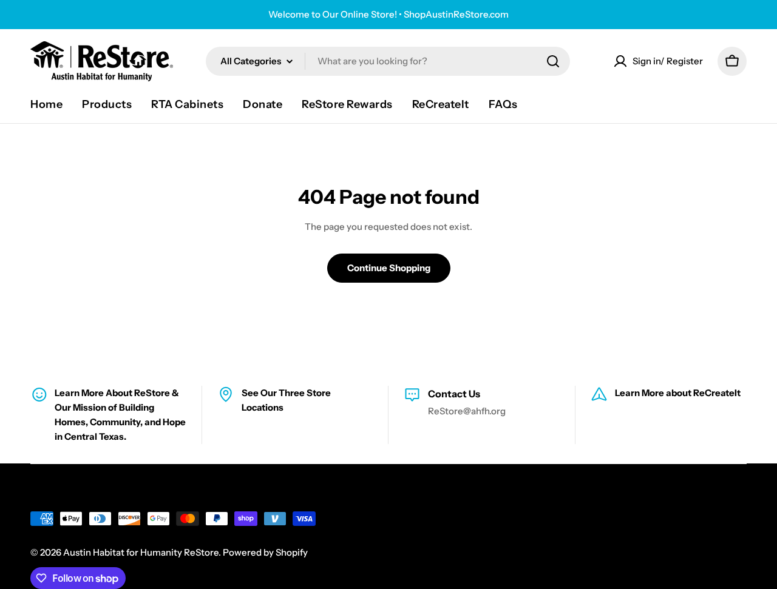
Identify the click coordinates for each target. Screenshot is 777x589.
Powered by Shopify (265, 552)
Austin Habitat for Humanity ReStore (141, 552)
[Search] (553, 61)
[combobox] (388, 61)
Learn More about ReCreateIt (678, 393)
